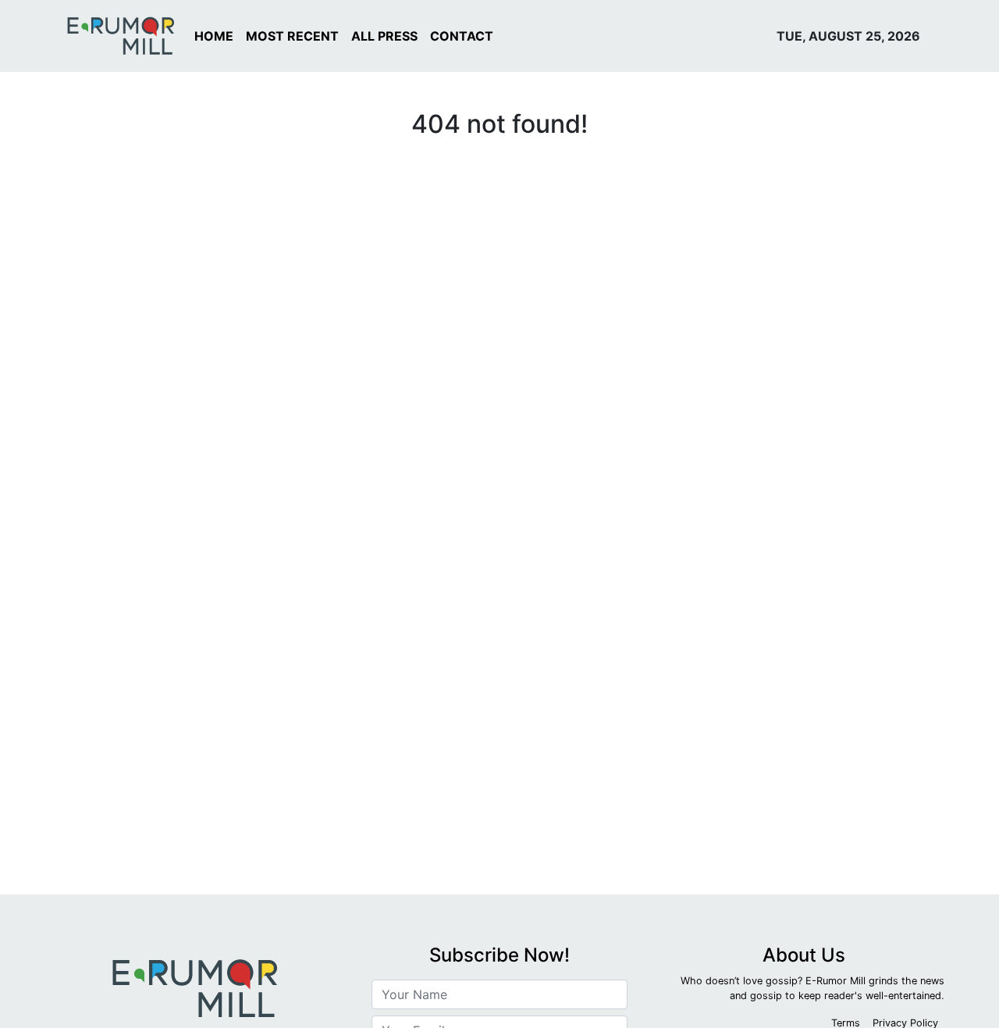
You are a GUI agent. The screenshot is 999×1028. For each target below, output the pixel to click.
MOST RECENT (292, 36)
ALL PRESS (384, 36)
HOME (213, 36)
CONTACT (461, 36)
